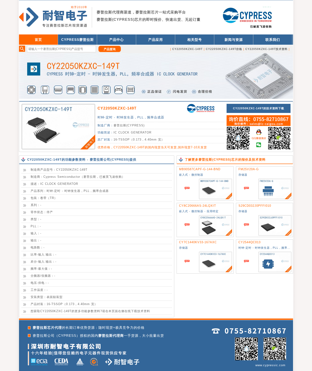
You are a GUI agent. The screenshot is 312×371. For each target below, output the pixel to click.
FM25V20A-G (248, 169)
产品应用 (155, 40)
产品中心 (116, 40)
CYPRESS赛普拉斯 (77, 40)
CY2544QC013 (249, 242)
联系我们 (272, 40)
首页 (38, 40)
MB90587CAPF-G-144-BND (199, 169)
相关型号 (194, 40)
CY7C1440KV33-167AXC (198, 242)
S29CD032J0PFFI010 (254, 205)
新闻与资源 (234, 40)
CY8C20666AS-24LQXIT (197, 205)
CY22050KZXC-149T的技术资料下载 (258, 108)
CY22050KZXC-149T (117, 108)
